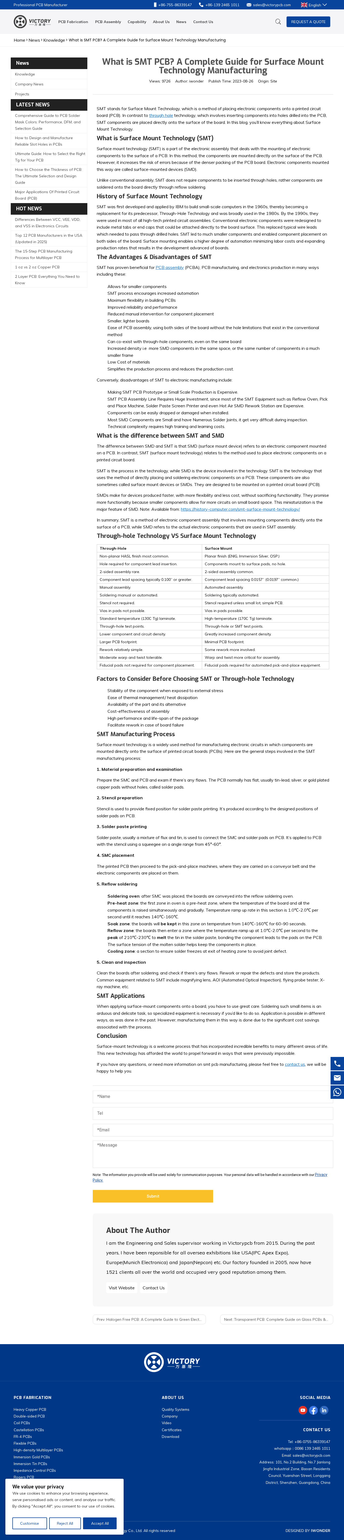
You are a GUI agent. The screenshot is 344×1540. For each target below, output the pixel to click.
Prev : (151, 1319)
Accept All (100, 1523)
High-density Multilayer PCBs (38, 1450)
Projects (22, 94)
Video (166, 1422)
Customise (29, 1523)
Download (170, 1436)
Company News (29, 84)
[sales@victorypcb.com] (337, 1078)
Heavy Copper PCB (30, 1409)
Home (19, 40)
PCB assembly (170, 267)
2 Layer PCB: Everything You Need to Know (47, 279)
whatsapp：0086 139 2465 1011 (302, 1448)
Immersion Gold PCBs (32, 1457)
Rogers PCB (24, 1477)
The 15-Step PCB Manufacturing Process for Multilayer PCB (43, 254)
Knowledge (54, 40)
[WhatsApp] (337, 1092)
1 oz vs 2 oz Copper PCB (37, 267)
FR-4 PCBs (23, 1436)
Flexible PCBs (25, 1443)
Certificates (172, 1429)
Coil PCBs (22, 1422)
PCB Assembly (108, 21)
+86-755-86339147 (175, 4)
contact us (295, 1064)
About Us (161, 21)
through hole (161, 115)
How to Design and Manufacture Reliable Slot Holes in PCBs (44, 141)
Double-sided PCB (29, 1416)
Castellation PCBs (29, 1429)
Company (170, 1416)
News (181, 21)
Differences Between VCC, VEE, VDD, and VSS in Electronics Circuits (47, 222)
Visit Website (122, 1287)
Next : (278, 1319)
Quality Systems (175, 1409)
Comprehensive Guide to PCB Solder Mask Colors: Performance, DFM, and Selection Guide (48, 122)
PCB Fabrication (73, 21)
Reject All (65, 1523)
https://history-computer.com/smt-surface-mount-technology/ (240, 509)
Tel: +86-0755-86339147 (309, 1441)
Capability (137, 21)
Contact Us (203, 21)
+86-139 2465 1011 (222, 4)
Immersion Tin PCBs (30, 1463)
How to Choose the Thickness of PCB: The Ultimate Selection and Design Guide (48, 176)
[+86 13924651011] (337, 1063)
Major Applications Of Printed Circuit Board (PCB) (47, 195)
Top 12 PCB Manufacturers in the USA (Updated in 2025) (48, 238)
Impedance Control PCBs (35, 1470)
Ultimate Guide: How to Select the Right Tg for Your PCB (50, 157)
